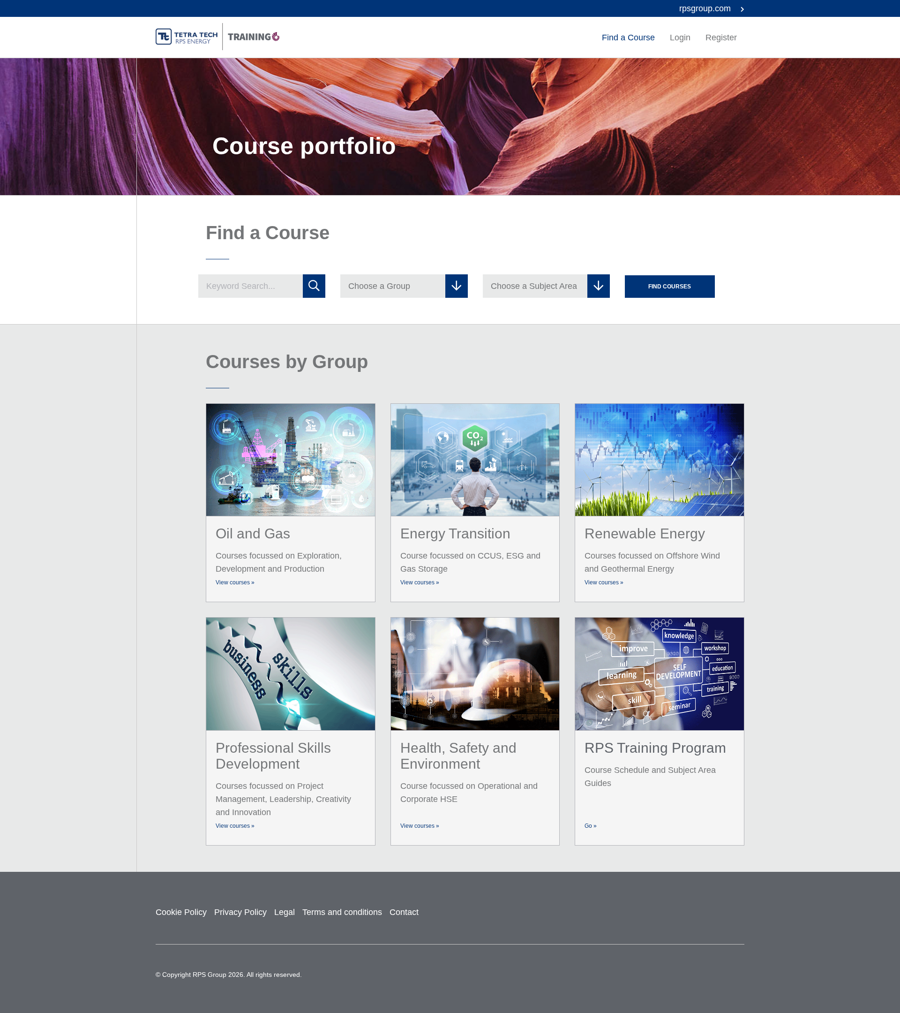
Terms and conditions (342, 912)
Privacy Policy (240, 912)
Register (721, 37)
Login (680, 37)
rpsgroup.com (706, 8)
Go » (591, 826)
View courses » (235, 582)
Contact (404, 912)
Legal (284, 912)
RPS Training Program (655, 748)
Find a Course (628, 37)
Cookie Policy (181, 912)
